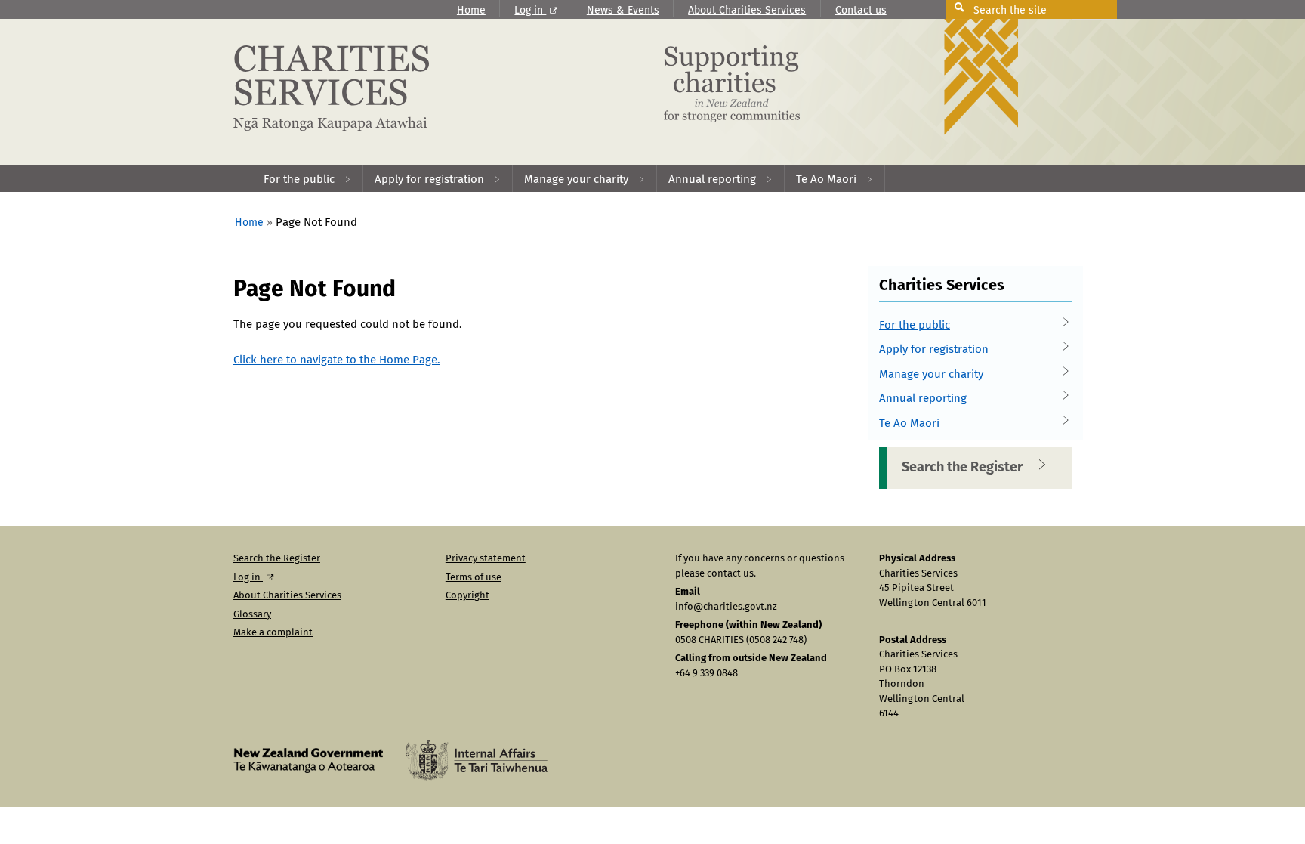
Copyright (467, 596)
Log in (530, 10)
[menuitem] (307, 178)
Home (471, 10)
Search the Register (962, 468)
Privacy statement (486, 559)
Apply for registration (934, 349)
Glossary (252, 615)
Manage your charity (931, 374)
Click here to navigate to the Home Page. (336, 360)
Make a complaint (273, 633)
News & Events (623, 10)
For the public (914, 325)
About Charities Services (747, 10)
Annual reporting (923, 398)
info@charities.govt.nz (726, 607)
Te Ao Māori (909, 423)
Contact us (861, 10)
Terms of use (473, 578)
